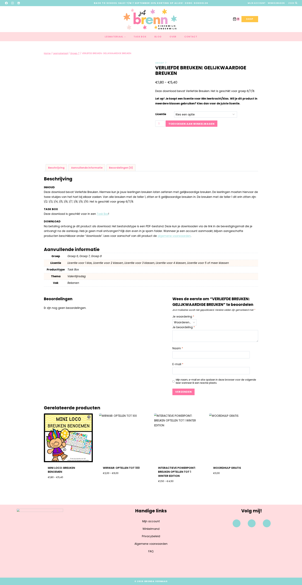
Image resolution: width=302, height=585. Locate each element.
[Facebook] (6, 3)
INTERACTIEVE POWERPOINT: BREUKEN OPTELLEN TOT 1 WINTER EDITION (177, 472)
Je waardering (183, 316)
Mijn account (257, 3)
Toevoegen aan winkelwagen (191, 124)
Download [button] (233, 483)
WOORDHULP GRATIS (227, 468)
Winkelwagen (276, 3)
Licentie (160, 114)
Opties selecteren (68, 487)
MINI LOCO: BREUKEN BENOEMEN (61, 470)
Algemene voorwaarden (151, 544)
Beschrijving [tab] (56, 167)
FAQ (151, 551)
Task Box (140, 36)
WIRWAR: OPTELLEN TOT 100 (121, 468)
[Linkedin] (267, 523)
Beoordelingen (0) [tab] (121, 167)
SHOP (249, 19)
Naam (177, 348)
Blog (158, 36)
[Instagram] (12, 3)
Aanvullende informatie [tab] (87, 167)
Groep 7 (161, 62)
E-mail (177, 364)
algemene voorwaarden (174, 236)
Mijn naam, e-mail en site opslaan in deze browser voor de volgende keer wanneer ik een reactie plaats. (216, 381)
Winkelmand (151, 529)
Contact (190, 36)
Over (173, 36)
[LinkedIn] (18, 3)
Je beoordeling (183, 327)
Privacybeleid (151, 536)
